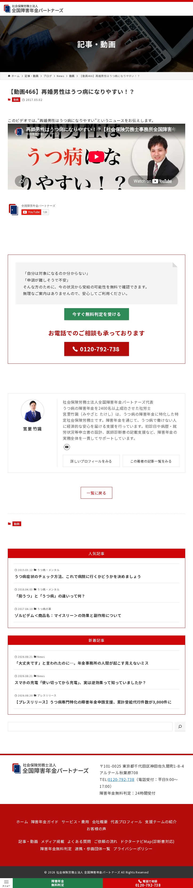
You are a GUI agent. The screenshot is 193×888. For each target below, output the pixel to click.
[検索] (180, 726)
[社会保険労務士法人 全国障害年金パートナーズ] (33, 9)
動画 (16, 99)
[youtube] (67, 447)
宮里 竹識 (32, 428)
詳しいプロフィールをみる (91, 461)
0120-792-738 (121, 779)
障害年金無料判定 (57, 883)
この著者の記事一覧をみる (151, 461)
